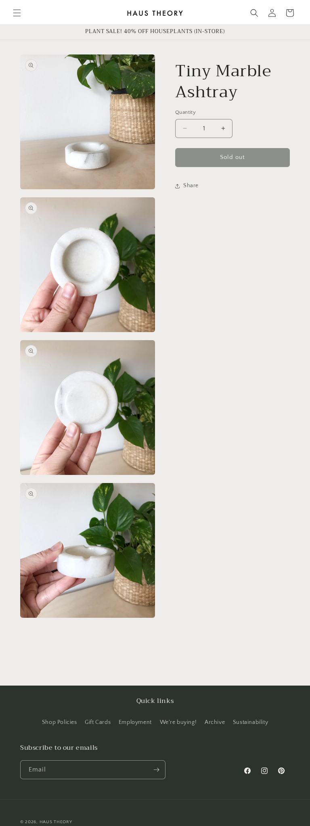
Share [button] (191, 185)
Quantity (185, 112)
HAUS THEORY (56, 822)
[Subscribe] (156, 769)
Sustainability (250, 722)
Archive (215, 722)
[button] (17, 13)
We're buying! (178, 722)
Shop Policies (59, 722)
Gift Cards (98, 722)
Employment (135, 722)
